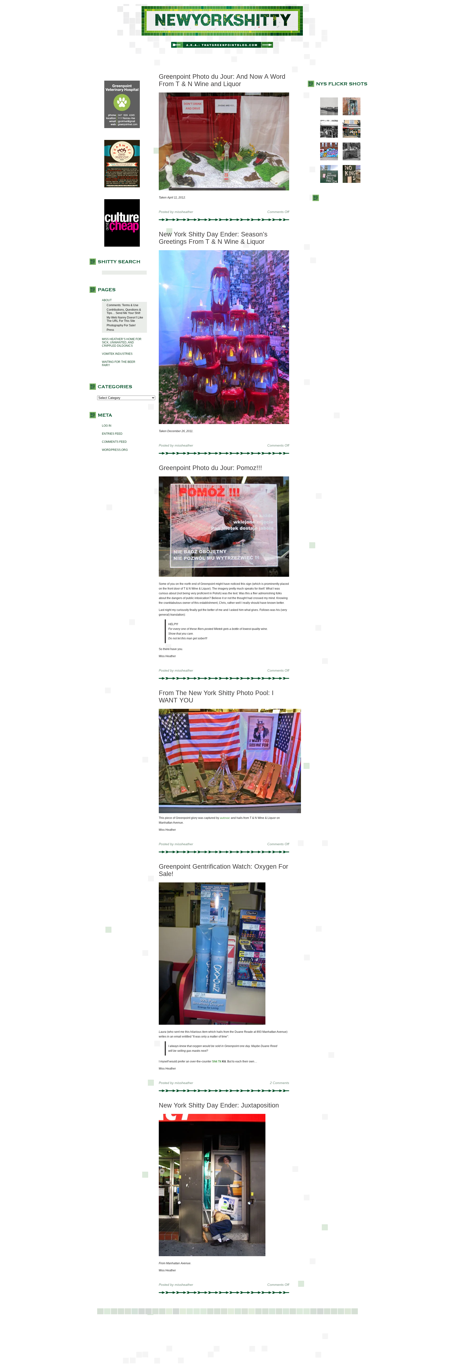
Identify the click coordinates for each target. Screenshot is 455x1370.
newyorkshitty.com (227, 29)
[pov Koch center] (326, 114)
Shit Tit (216, 1061)
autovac (225, 818)
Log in (106, 425)
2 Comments (279, 1083)
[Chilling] (349, 159)
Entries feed (112, 433)
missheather (184, 212)
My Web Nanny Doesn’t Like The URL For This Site (125, 319)
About (107, 300)
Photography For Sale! (121, 325)
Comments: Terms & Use (122, 305)
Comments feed (114, 441)
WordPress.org (115, 450)
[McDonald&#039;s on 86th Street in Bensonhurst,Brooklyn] (349, 136)
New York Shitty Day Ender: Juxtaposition (219, 1105)
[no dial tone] (349, 114)
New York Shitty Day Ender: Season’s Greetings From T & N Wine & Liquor (213, 238)
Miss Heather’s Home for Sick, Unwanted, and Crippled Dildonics (121, 342)
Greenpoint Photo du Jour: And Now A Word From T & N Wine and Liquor (222, 80)
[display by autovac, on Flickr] (230, 812)
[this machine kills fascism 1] (326, 182)
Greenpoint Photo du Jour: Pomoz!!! (210, 467)
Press (110, 330)
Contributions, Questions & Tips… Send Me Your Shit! (124, 311)
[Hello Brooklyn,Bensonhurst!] (326, 159)
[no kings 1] (349, 182)
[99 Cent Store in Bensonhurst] (326, 136)
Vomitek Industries (117, 353)
